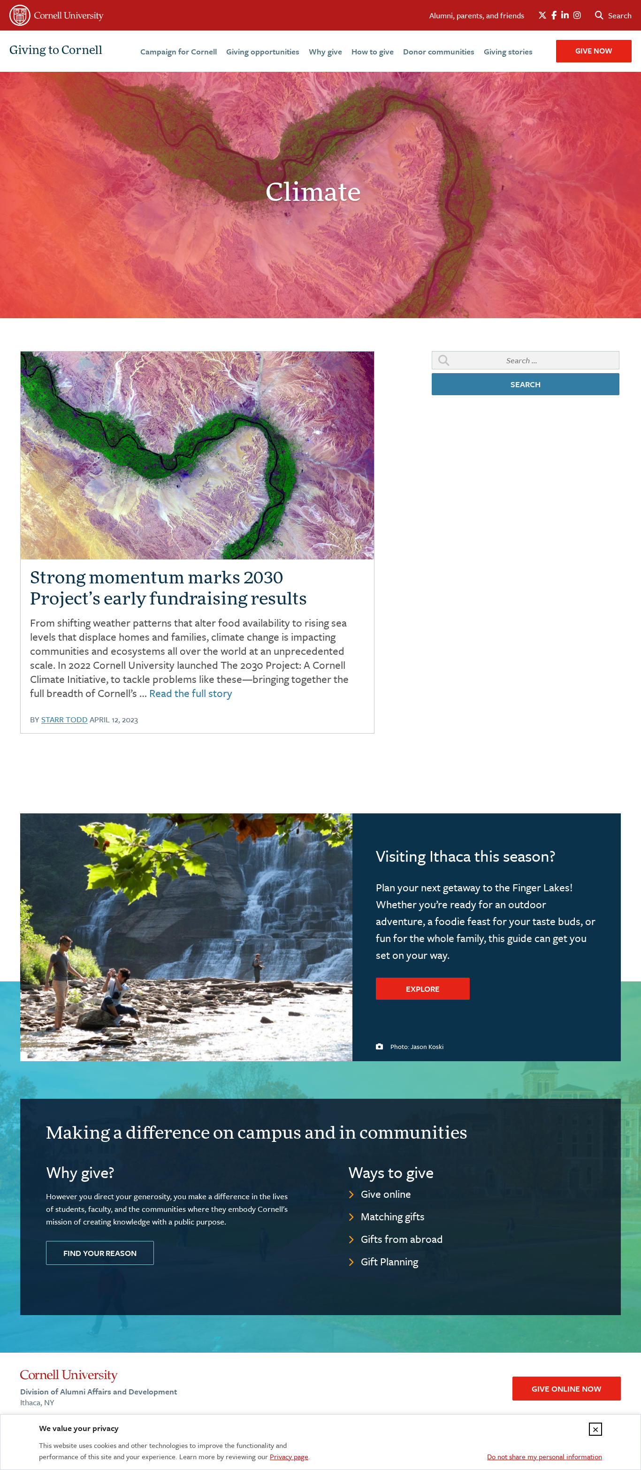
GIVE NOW (593, 50)
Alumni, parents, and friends (476, 15)
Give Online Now (567, 1388)
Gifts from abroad (402, 1239)
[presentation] (197, 455)
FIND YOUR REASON (100, 1253)
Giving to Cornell (55, 51)
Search (526, 384)
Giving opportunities (262, 51)
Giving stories (508, 51)
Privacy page (289, 1456)
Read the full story (190, 693)
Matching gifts (393, 1216)
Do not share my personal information (544, 1456)
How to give (372, 51)
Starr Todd (64, 719)
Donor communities (438, 51)
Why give (325, 51)
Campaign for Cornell (178, 51)
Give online (386, 1194)
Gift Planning (389, 1261)
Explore (423, 989)
